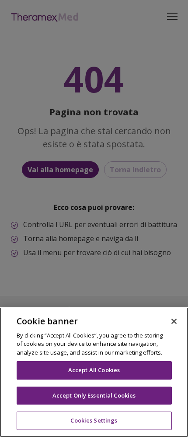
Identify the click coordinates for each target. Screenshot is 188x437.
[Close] (174, 321)
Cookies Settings (93, 420)
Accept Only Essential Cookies (94, 395)
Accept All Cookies (94, 370)
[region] (94, 372)
